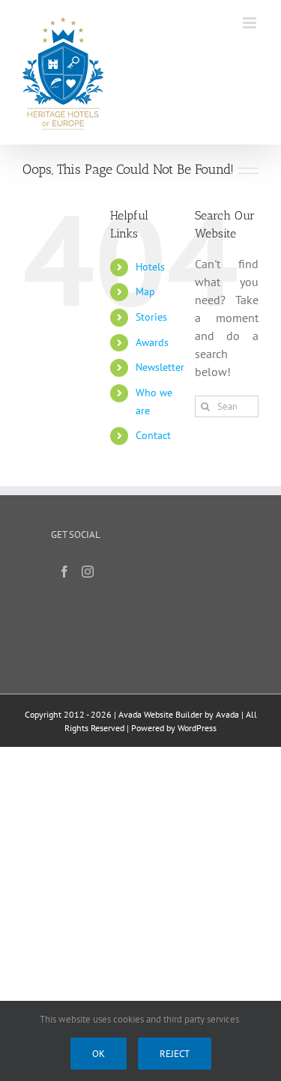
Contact (153, 435)
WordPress (197, 727)
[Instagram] (88, 572)
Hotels (150, 266)
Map (145, 291)
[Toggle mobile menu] (251, 23)
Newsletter (160, 367)
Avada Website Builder (160, 714)
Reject (175, 1053)
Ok (98, 1053)
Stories (151, 317)
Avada (227, 714)
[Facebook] (64, 572)
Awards (152, 342)
